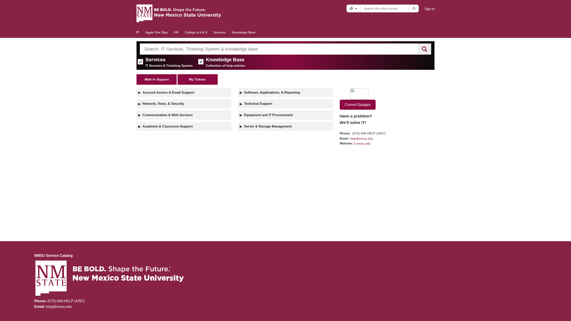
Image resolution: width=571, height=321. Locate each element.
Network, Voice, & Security (163, 103)
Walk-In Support (157, 79)
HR (176, 32)
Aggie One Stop (156, 32)
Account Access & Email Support (168, 92)
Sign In (429, 9)
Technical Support (258, 103)
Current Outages (358, 105)
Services (219, 32)
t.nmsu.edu (362, 143)
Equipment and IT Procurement (268, 115)
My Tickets (197, 79)
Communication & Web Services (168, 115)
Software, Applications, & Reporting (272, 92)
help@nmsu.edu (361, 138)
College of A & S (196, 32)
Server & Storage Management (268, 126)
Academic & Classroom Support (168, 126)
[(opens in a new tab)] (179, 13)
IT (137, 32)
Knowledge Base (243, 32)
